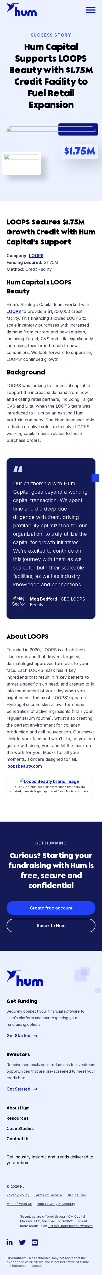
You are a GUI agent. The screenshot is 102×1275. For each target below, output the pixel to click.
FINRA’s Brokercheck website (70, 1226)
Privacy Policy (18, 1195)
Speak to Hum (51, 925)
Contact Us (18, 1138)
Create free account (51, 908)
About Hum (18, 1108)
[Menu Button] (90, 10)
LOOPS (36, 255)
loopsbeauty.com (24, 766)
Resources (18, 1118)
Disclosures (76, 1195)
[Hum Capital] (22, 9)
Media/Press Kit (19, 1204)
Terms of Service (48, 1195)
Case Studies (20, 1128)
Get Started (19, 1035)
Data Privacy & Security (56, 1204)
